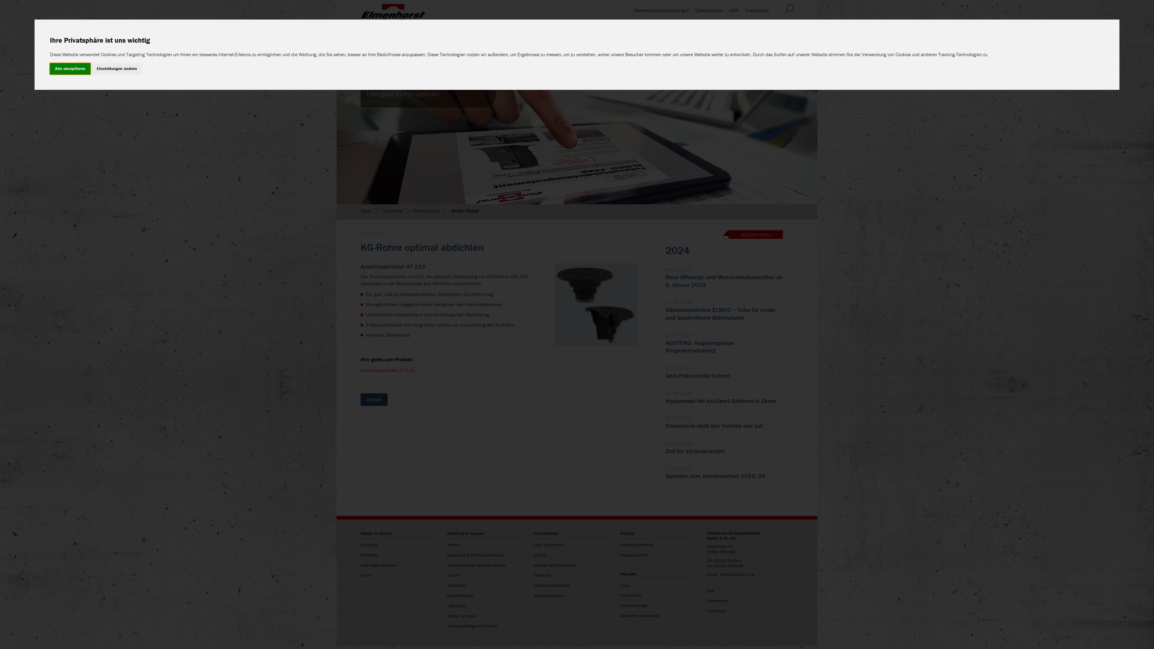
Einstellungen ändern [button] (117, 68)
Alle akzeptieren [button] (70, 68)
